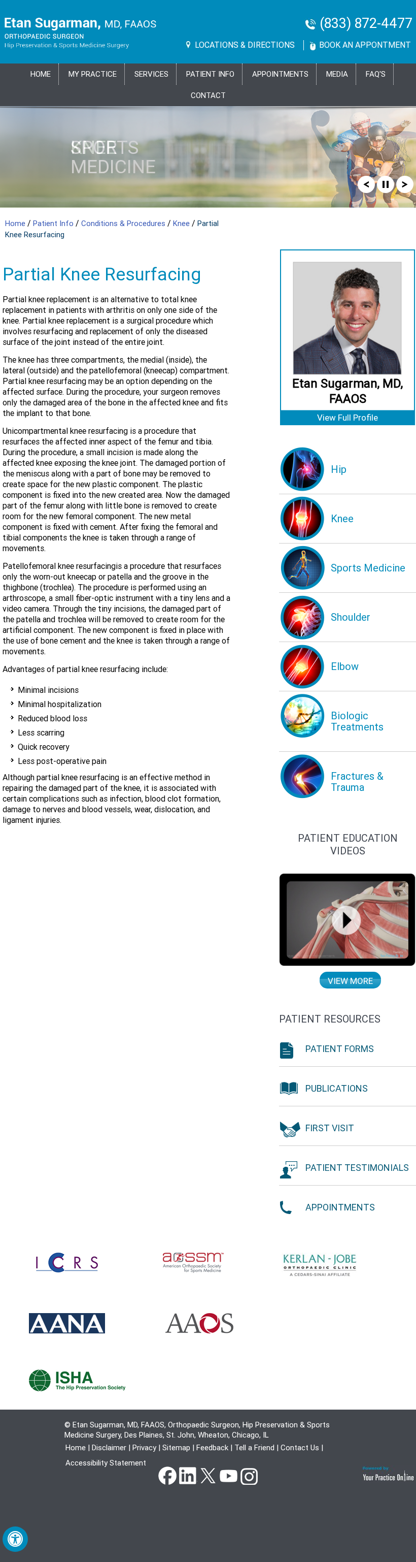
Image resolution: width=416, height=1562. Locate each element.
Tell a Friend (254, 1447)
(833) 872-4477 (366, 23)
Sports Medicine (113, 157)
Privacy (144, 1447)
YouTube (228, 1475)
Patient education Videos (348, 844)
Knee (182, 223)
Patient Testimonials (357, 1167)
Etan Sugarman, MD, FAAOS (347, 391)
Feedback (212, 1447)
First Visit (329, 1128)
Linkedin (188, 1475)
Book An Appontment (365, 45)
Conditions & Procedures (124, 223)
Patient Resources (329, 1019)
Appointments (280, 74)
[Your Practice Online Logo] (388, 1474)
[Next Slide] (405, 184)
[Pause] (385, 184)
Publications (336, 1088)
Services (151, 74)
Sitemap (176, 1447)
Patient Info (54, 223)
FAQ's (376, 74)
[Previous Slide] (366, 184)
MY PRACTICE (92, 74)
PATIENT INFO (210, 74)
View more (350, 981)
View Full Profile (347, 417)
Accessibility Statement (105, 1463)
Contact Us (300, 1447)
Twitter (208, 1475)
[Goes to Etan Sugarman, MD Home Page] (80, 33)
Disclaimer (109, 1447)
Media (337, 74)
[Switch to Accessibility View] (15, 1539)
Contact (208, 95)
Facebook (167, 1475)
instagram (248, 1475)
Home (40, 74)
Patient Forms (339, 1048)
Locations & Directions (245, 45)
